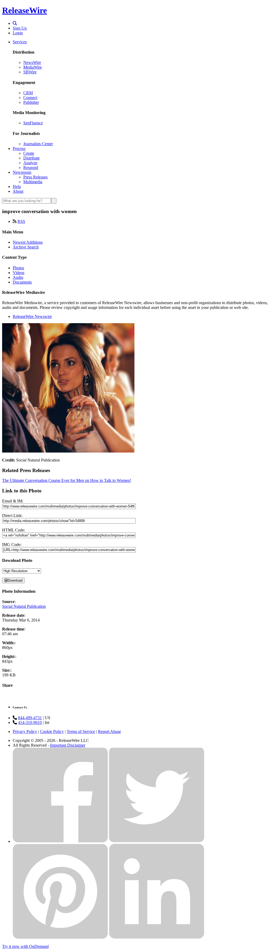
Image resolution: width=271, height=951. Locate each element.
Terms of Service (81, 731)
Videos (18, 272)
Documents (22, 282)
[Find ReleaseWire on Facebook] (60, 841)
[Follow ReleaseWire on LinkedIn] (156, 937)
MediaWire (32, 67)
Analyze (30, 163)
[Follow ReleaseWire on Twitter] (156, 841)
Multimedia (32, 182)
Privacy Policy (25, 731)
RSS (21, 221)
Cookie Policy (52, 731)
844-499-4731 (30, 717)
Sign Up (20, 28)
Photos (18, 268)
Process (19, 148)
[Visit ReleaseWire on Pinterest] (60, 937)
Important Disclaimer (67, 745)
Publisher (31, 102)
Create (28, 153)
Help (17, 186)
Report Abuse (109, 731)
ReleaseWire (24, 10)
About (18, 191)
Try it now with (25, 946)
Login (18, 33)
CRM (28, 93)
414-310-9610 (30, 722)
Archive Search (26, 247)
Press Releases (35, 177)
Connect (30, 97)
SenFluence (33, 123)
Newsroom (22, 172)
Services (20, 42)
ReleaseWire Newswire (32, 316)
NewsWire (32, 62)
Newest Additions (28, 242)
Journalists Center (38, 144)
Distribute (31, 158)
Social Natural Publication (24, 606)
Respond (30, 167)
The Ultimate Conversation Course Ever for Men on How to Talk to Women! (66, 480)
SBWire (30, 72)
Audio (18, 277)
